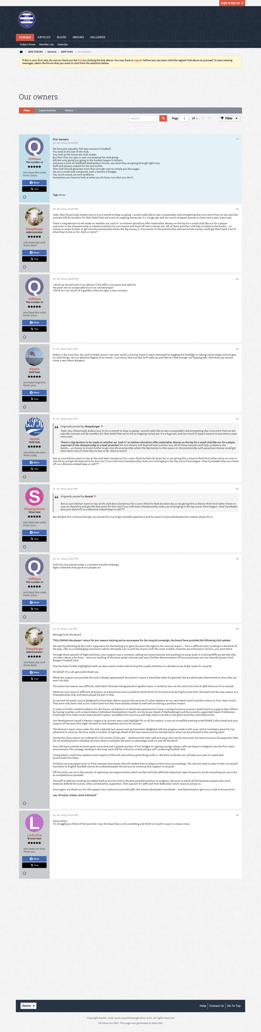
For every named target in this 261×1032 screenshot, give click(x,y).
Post (36, 188)
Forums (25, 37)
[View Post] (101, 426)
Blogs (61, 37)
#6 (237, 488)
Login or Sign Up (230, 3)
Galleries (97, 37)
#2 (237, 208)
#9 (237, 815)
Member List (46, 44)
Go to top (234, 1006)
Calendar (63, 44)
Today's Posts (27, 44)
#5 (237, 418)
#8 (237, 628)
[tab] (26, 110)
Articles (43, 37)
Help (203, 1006)
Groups (78, 37)
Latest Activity (47, 110)
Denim (26, 1006)
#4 (237, 348)
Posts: (26, 175)
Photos (69, 110)
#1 (237, 138)
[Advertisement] (130, 79)
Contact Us (216, 1006)
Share (36, 182)
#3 (237, 278)
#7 (237, 558)
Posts (27, 110)
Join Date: (28, 172)
